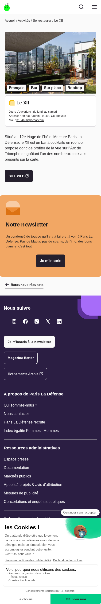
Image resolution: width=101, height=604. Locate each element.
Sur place (52, 88)
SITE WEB (16, 176)
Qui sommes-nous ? (20, 405)
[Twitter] (14, 321)
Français (16, 88)
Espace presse (16, 459)
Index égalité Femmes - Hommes (31, 431)
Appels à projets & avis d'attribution (33, 485)
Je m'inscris (50, 261)
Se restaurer (42, 20)
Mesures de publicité (21, 493)
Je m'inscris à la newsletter (29, 342)
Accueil (10, 20)
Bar (34, 88)
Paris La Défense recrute (24, 422)
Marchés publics (17, 476)
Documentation (16, 468)
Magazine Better (21, 358)
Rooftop (74, 88)
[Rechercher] (81, 7)
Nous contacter (16, 414)
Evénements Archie (23, 374)
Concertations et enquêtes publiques (34, 502)
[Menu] (94, 7)
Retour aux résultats (27, 285)
